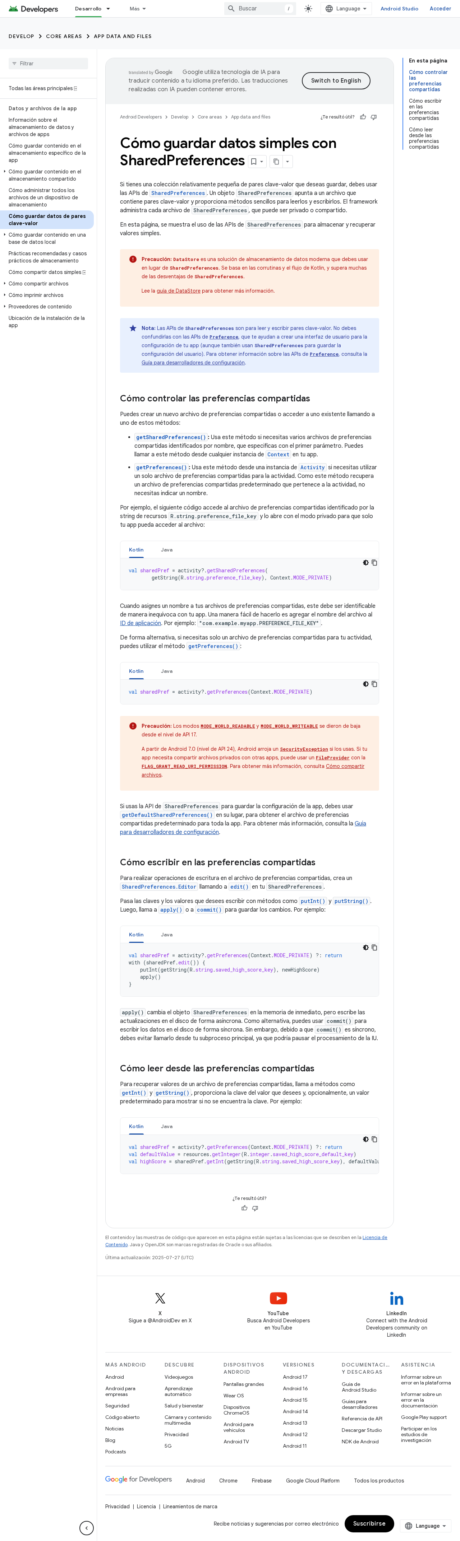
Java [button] (167, 549)
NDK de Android (360, 1441)
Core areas (64, 36)
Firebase (262, 1480)
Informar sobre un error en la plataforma (426, 1380)
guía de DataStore (179, 291)
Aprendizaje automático (179, 1391)
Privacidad (177, 1434)
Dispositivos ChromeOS (237, 1410)
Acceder (440, 8)
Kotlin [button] (136, 549)
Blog (110, 1440)
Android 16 (295, 1388)
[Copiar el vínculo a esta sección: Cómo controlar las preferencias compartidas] (317, 399)
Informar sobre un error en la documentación (421, 1400)
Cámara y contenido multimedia (188, 1420)
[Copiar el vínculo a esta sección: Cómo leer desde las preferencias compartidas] (321, 1069)
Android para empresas (120, 1391)
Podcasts (115, 1451)
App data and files (123, 36)
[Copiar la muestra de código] (374, 562)
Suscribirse (369, 1523)
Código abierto (122, 1417)
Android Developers (141, 117)
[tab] (136, 549)
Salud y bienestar (184, 1405)
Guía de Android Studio (359, 1387)
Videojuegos (179, 1377)
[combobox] (260, 8)
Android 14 (295, 1411)
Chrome (228, 1480)
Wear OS (234, 1395)
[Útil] (363, 117)
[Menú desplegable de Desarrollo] (111, 8)
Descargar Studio (362, 1430)
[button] (47, 175)
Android (114, 1377)
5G (168, 1446)
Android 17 (295, 1377)
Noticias (114, 1428)
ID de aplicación (140, 623)
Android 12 (295, 1434)
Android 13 (295, 1423)
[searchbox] (48, 63)
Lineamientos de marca (190, 1506)
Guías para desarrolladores (359, 1404)
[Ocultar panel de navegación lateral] (86, 1528)
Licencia (146, 1506)
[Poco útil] (373, 117)
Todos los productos (379, 1480)
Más (135, 8)
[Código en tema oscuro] (366, 562)
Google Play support (424, 1417)
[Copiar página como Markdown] (276, 161)
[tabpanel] (249, 574)
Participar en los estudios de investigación (419, 1434)
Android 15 (295, 1400)
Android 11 (295, 1446)
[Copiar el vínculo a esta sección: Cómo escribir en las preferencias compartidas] (323, 863)
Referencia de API (362, 1418)
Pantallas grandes (244, 1384)
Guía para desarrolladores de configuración (193, 362)
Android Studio (400, 8)
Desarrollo (88, 8)
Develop (21, 36)
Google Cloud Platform (313, 1480)
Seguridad (117, 1405)
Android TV (236, 1441)
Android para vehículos (239, 1427)
